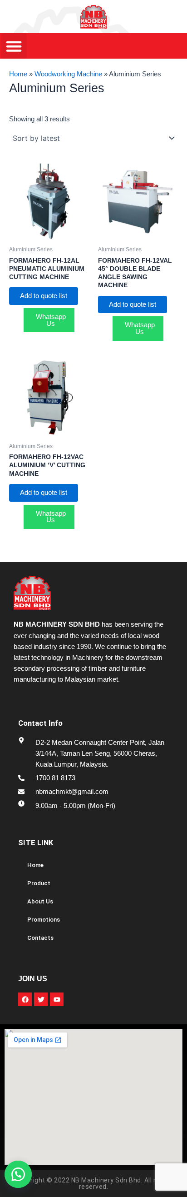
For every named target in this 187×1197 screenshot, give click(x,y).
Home (18, 74)
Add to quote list (43, 295)
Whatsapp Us (51, 320)
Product (38, 883)
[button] (22, 1174)
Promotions (43, 919)
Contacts (40, 937)
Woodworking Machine (68, 74)
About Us (40, 901)
